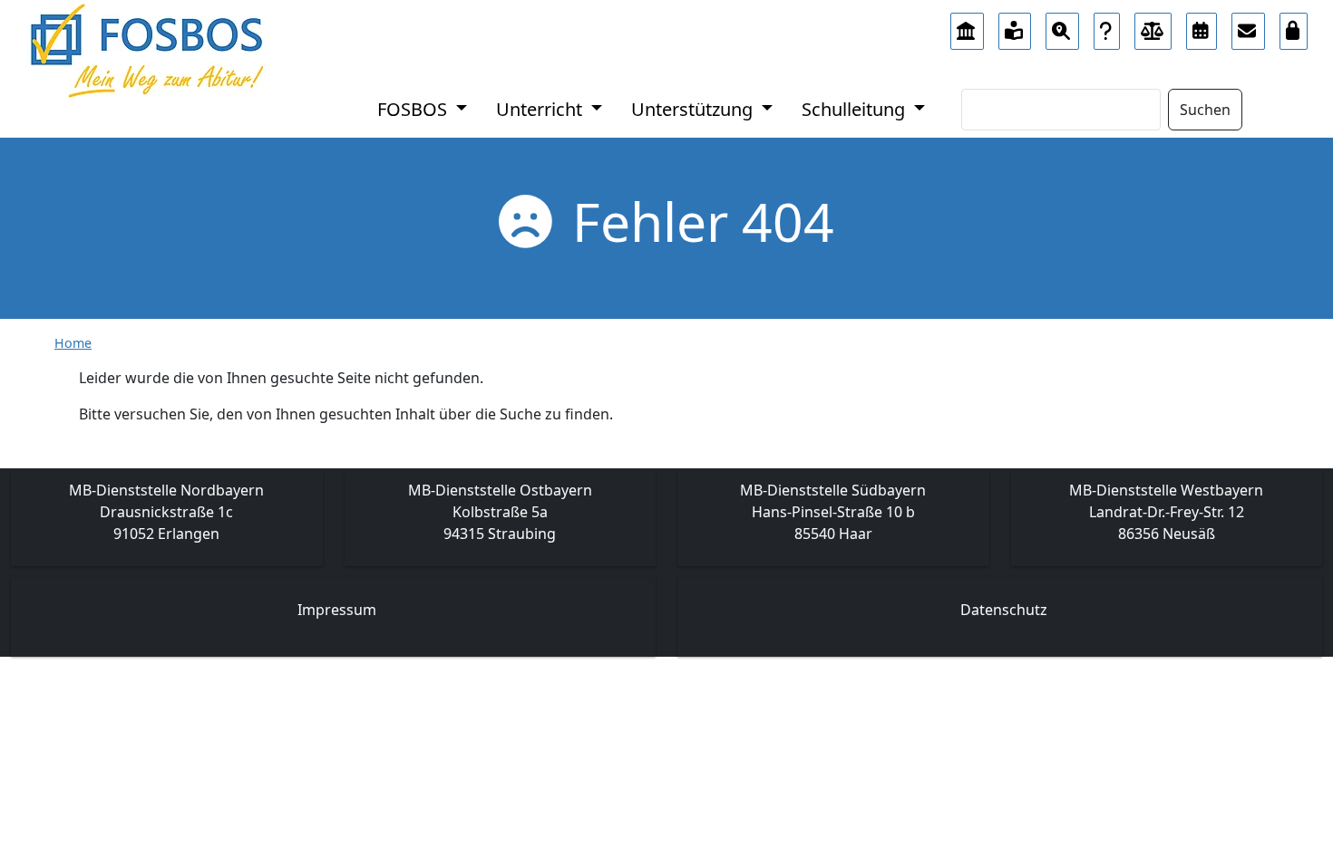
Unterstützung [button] (694, 109)
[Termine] (1201, 26)
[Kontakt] (1248, 26)
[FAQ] (1107, 26)
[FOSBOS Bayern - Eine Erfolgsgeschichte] (967, 26)
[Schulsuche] (1062, 26)
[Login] (1294, 26)
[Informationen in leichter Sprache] (1015, 26)
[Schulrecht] (1153, 26)
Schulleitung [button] (856, 109)
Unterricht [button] (541, 109)
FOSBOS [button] (414, 109)
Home (73, 342)
